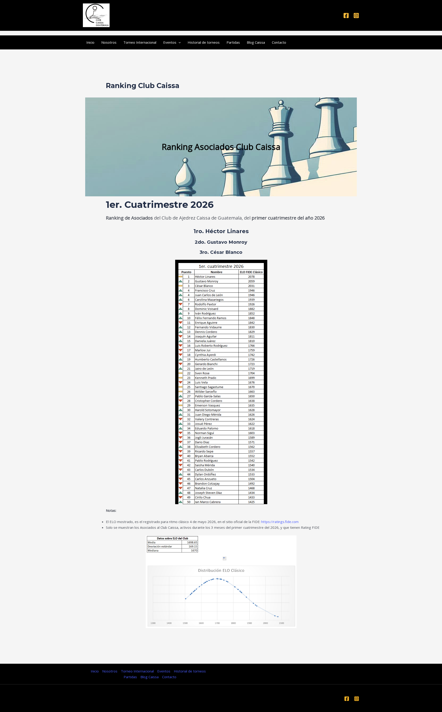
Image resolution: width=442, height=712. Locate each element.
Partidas (233, 42)
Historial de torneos (204, 42)
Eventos (169, 42)
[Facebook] (346, 15)
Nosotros (108, 42)
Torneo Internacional (139, 42)
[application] (178, 42)
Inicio (90, 42)
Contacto (279, 42)
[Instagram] (356, 15)
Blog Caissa (256, 42)
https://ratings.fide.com (280, 521)
